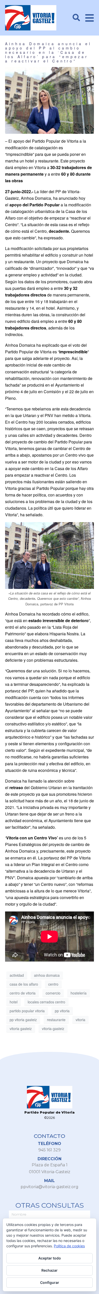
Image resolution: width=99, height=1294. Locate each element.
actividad (17, 975)
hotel (14, 1001)
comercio (53, 993)
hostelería (79, 993)
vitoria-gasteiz (53, 1028)
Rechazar (49, 1270)
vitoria (80, 1019)
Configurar (49, 1282)
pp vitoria (62, 1010)
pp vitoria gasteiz (23, 1019)
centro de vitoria (23, 993)
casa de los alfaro (24, 984)
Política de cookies (69, 1246)
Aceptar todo (49, 1258)
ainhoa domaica (47, 975)
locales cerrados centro (46, 1001)
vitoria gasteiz (21, 1028)
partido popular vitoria (27, 1010)
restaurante (56, 1019)
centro (53, 984)
